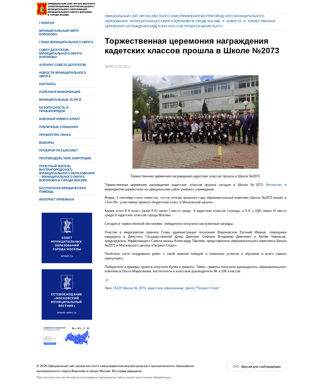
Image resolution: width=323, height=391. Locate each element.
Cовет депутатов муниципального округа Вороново (60, 53)
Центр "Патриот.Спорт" (202, 288)
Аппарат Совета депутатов (62, 64)
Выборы (46, 142)
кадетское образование (165, 288)
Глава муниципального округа (66, 42)
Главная (46, 23)
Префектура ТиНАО (55, 134)
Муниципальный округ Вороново (59, 32)
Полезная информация (59, 91)
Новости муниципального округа (62, 74)
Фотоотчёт (274, 185)
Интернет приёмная (56, 199)
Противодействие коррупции (65, 158)
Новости (233, 21)
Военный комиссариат (59, 118)
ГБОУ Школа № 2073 (129, 288)
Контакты (47, 84)
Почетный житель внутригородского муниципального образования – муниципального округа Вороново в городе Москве (67, 173)
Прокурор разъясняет (58, 150)
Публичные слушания (58, 127)
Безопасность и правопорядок (53, 109)
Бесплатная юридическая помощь (62, 189)
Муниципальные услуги (60, 99)
